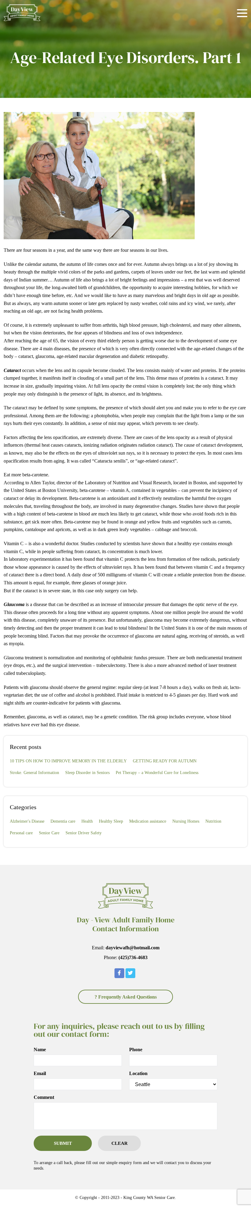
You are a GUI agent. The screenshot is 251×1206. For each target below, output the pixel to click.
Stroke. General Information (34, 772)
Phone (135, 1049)
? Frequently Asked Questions (126, 996)
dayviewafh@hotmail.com (132, 947)
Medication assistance (147, 821)
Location (138, 1073)
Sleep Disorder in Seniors (87, 772)
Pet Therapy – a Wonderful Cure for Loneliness (157, 772)
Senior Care (49, 833)
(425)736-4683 (133, 957)
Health (87, 821)
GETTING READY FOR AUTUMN (165, 761)
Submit (63, 1143)
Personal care (21, 833)
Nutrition (213, 821)
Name (40, 1049)
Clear (119, 1143)
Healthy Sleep (111, 821)
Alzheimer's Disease (27, 821)
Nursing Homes (185, 821)
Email (40, 1073)
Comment (44, 1097)
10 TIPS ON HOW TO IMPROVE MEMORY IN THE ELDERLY (68, 761)
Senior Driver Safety (84, 833)
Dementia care (63, 821)
